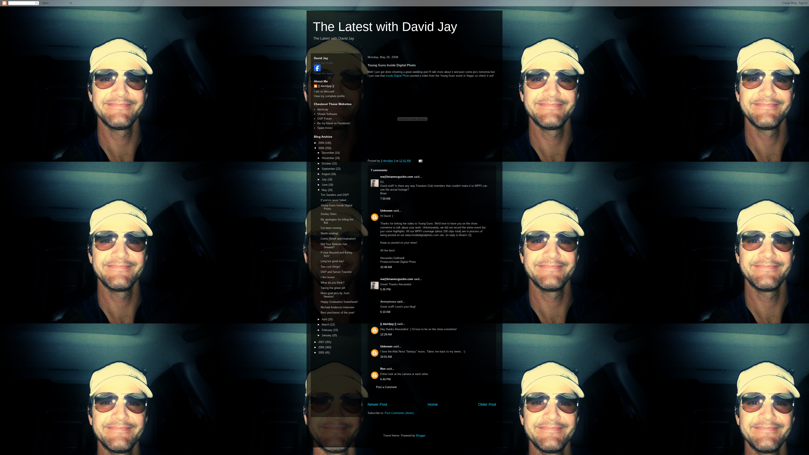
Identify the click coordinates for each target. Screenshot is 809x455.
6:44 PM (385, 379)
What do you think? (332, 282)
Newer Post (377, 404)
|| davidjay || (388, 324)
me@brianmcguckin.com (396, 176)
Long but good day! (332, 261)
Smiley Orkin (328, 214)
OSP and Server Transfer (336, 272)
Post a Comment (386, 387)
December (328, 152)
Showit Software (327, 114)
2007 (321, 342)
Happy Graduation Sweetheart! (339, 301)
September (329, 168)
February (327, 330)
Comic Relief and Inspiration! (338, 238)
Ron (383, 368)
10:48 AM (386, 267)
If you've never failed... (334, 200)
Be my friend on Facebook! (333, 123)
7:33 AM (385, 198)
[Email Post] (420, 160)
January (327, 335)
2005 (321, 352)
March (326, 324)
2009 (321, 142)
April (325, 319)
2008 (321, 148)
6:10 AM (385, 312)
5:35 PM (385, 289)
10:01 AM (386, 356)
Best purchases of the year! (338, 312)
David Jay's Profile (323, 63)
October (327, 163)
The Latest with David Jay (385, 27)
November (328, 158)
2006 (321, 347)
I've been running (331, 228)
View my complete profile (329, 96)
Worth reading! (329, 233)
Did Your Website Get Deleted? (334, 246)
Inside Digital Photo (398, 75)
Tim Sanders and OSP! (335, 194)
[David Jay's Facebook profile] (317, 70)
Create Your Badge (323, 73)
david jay (322, 109)
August (326, 174)
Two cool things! (330, 266)
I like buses (328, 277)
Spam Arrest (324, 127)
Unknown (386, 210)
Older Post (487, 404)
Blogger (420, 435)
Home (433, 404)
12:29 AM (386, 334)
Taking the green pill (333, 288)
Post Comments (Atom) (399, 413)
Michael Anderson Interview (337, 307)
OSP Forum (324, 118)
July (325, 179)
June (325, 184)
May (325, 190)
